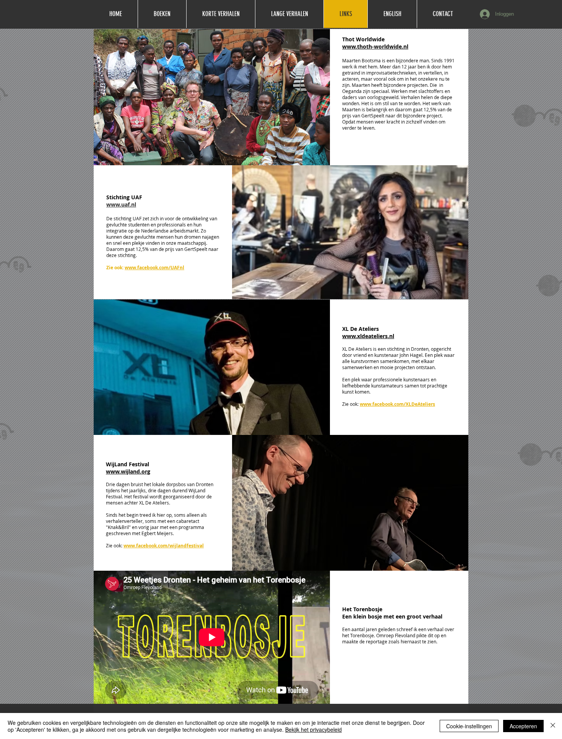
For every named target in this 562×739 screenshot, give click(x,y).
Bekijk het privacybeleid (313, 729)
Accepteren (523, 726)
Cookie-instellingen (469, 726)
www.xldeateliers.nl (368, 336)
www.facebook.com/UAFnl (154, 267)
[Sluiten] (552, 726)
